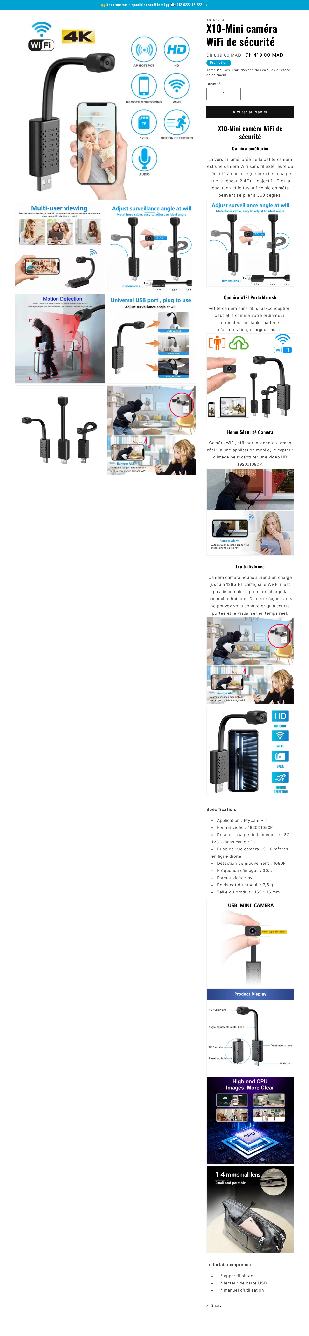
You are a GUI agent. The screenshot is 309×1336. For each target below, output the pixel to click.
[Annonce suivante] (297, 5)
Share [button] (216, 1306)
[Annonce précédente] (12, 5)
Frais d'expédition (246, 70)
